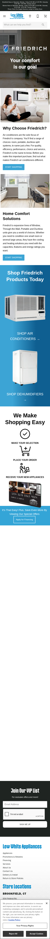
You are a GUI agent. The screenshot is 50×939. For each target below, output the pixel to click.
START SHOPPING (13, 167)
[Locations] (30, 16)
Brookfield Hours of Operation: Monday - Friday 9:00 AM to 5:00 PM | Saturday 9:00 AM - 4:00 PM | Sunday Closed (25, 2)
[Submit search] (43, 24)
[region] (25, 919)
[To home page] (17, 16)
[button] (4, 16)
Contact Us (7, 871)
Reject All (13, 934)
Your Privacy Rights (25, 926)
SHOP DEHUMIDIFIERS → (25, 396)
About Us (7, 868)
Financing (7, 860)
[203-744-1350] (37, 16)
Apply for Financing (24, 519)
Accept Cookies (36, 934)
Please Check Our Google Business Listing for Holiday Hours (25, 9)
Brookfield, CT (14, 893)
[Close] (47, 903)
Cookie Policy (14, 920)
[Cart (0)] (45, 16)
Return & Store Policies (13, 878)
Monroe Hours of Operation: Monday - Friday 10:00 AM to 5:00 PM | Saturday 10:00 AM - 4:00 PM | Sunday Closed (25, 6)
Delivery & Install (10, 875)
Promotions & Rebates (13, 857)
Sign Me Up (25, 824)
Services (6, 864)
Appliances (7, 853)
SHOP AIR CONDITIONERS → (25, 336)
